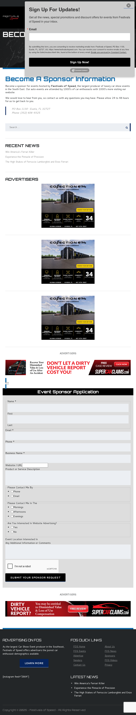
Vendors (77, 660)
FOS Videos (111, 660)
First (10, 413)
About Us (110, 646)
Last (9, 425)
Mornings (18, 507)
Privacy (108, 664)
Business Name (15, 453)
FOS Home (79, 646)
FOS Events (79, 651)
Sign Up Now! (79, 62)
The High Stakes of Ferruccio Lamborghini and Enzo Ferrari (36, 161)
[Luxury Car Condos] (68, 205)
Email (9, 430)
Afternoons (19, 511)
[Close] (129, 5)
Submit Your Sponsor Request (35, 577)
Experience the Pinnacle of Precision (24, 156)
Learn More (34, 663)
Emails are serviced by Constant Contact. (109, 52)
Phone (10, 441)
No (15, 531)
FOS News (110, 651)
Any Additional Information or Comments (28, 542)
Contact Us (79, 664)
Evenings (18, 516)
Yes (15, 527)
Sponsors (110, 655)
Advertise (78, 655)
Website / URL (13, 465)
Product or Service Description (22, 469)
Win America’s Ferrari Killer (19, 151)
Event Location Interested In (21, 539)
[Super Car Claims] (68, 367)
